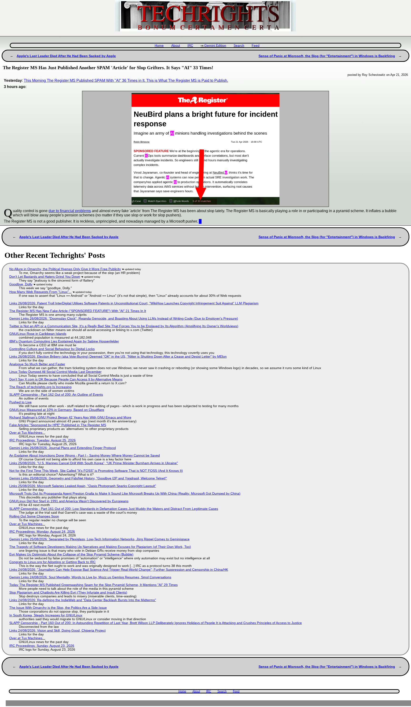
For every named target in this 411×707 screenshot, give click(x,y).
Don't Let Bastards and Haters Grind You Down (44, 276)
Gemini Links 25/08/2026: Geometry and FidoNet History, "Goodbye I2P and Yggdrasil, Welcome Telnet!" (88, 478)
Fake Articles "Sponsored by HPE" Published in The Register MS (57, 425)
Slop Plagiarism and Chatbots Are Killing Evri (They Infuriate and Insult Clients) (68, 592)
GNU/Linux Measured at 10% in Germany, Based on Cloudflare (56, 410)
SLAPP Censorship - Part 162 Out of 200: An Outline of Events (56, 394)
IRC (190, 45)
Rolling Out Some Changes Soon (34, 516)
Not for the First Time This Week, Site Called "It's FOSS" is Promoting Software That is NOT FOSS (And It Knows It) (96, 471)
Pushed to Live (20, 402)
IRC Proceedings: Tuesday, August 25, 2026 (42, 440)
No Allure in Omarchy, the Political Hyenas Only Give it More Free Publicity (65, 269)
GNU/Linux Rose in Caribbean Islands (37, 334)
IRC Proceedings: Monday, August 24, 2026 (42, 531)
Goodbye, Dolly (20, 284)
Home (159, 45)
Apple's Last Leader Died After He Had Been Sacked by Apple (66, 56)
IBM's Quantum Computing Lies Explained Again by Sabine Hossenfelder (64, 341)
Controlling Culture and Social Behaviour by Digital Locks (52, 349)
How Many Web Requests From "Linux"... (40, 292)
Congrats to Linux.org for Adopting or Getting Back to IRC (52, 562)
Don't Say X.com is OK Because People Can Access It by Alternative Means (65, 379)
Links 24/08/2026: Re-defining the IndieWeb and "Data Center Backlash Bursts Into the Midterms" (82, 600)
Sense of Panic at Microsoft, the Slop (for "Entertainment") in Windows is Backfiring (327, 56)
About (175, 45)
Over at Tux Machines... (27, 432)
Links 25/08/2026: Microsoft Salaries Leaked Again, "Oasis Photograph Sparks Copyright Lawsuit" (82, 486)
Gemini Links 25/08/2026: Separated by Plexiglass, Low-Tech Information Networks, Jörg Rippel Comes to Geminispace (99, 539)
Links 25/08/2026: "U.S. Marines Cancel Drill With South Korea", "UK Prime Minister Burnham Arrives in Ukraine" (93, 463)
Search (239, 45)
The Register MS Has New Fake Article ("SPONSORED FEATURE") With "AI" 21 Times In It (77, 311)
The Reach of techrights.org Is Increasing (40, 387)
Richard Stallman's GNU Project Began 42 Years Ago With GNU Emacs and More (70, 417)
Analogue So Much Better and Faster (37, 364)
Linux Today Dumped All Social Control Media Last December (55, 372)
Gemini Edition (215, 45)
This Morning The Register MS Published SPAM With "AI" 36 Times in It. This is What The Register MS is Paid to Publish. (126, 80)
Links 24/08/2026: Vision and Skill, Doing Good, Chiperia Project (57, 630)
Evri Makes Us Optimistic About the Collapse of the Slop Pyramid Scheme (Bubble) (71, 554)
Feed (255, 45)
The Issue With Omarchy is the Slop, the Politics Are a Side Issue (58, 607)
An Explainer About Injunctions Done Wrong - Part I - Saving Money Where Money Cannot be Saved (84, 455)
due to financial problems (70, 211)
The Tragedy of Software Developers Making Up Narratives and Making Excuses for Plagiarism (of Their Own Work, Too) (100, 547)
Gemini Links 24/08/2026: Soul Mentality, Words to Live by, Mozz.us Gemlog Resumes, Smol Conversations (90, 577)
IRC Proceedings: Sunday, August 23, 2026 (41, 646)
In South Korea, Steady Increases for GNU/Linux (45, 615)
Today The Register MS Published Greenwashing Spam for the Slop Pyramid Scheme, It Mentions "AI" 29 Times (93, 585)
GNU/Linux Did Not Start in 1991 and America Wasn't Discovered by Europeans (68, 501)
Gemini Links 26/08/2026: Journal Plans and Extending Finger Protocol (62, 448)
